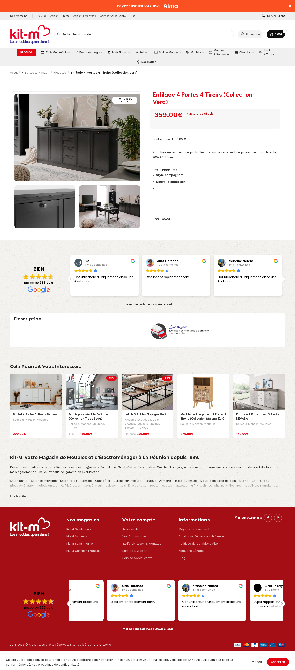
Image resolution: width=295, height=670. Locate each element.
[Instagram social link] (278, 518)
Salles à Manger (37, 72)
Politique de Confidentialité (198, 543)
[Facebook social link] (268, 518)
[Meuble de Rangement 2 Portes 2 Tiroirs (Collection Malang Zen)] (203, 392)
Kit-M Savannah (77, 536)
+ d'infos (256, 662)
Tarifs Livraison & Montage (141, 543)
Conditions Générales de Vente (201, 536)
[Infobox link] (273, 16)
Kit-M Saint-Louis (78, 529)
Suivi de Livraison (134, 551)
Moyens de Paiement (194, 529)
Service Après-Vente (137, 558)
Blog (182, 558)
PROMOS (75, 427)
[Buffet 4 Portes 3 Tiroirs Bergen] (36, 392)
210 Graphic (102, 644)
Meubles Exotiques (138, 419)
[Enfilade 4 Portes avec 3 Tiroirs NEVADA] (259, 392)
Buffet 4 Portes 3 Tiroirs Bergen (35, 414)
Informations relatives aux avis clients (147, 304)
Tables (129, 427)
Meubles (60, 72)
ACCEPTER (278, 662)
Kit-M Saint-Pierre (79, 543)
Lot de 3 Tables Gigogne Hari (145, 414)
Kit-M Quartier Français (83, 551)
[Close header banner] (290, 6)
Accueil (15, 72)
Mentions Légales (191, 551)
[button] (282, 279)
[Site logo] (30, 34)
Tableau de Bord (134, 529)
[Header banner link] (141, 6)
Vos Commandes (134, 536)
